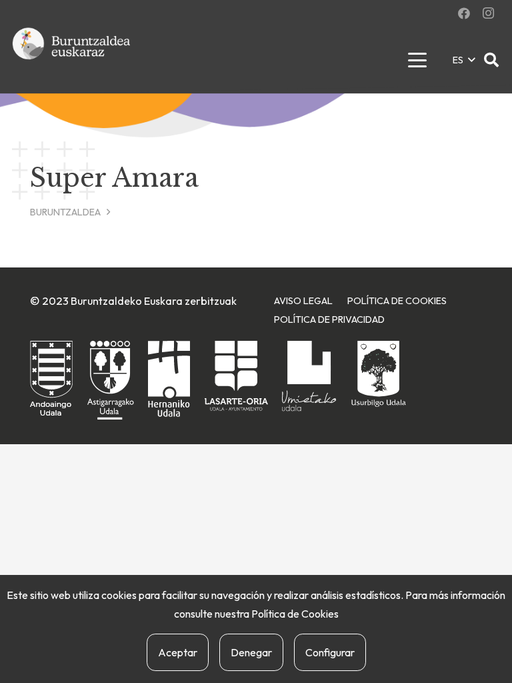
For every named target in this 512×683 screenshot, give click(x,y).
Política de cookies (397, 301)
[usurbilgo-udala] (378, 374)
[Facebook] (464, 13)
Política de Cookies (295, 613)
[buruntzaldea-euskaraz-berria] (72, 60)
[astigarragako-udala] (110, 380)
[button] (417, 60)
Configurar (330, 652)
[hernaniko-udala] (169, 379)
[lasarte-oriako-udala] (236, 376)
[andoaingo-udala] (51, 379)
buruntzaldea (65, 212)
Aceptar (177, 652)
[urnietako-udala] (309, 376)
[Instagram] (488, 13)
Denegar (251, 652)
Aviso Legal (303, 301)
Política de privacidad (329, 319)
